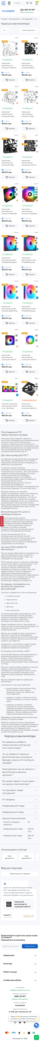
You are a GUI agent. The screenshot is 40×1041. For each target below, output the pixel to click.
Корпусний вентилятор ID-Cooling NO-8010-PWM (28, 65)
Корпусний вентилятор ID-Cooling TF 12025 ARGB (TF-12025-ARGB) (10, 211)
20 (4, 30)
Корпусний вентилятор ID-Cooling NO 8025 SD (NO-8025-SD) (29, 406)
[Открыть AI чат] (36, 1025)
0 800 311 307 (29, 10)
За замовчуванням (28, 30)
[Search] (31, 3)
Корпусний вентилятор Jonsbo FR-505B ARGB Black (9, 260)
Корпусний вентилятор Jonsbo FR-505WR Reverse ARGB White (29, 309)
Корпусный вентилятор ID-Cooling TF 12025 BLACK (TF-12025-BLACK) (8, 163)
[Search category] (27, 3)
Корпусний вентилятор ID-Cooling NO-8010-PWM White (8, 114)
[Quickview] (16, 44)
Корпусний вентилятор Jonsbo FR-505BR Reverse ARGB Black (29, 260)
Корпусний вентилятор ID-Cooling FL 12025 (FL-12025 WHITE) (9, 65)
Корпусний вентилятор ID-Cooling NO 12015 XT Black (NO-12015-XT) (29, 163)
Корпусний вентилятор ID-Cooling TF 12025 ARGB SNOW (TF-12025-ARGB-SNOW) (30, 211)
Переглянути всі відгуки (20, 874)
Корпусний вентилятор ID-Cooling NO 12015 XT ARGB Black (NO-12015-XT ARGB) (10, 357)
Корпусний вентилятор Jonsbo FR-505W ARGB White (10, 309)
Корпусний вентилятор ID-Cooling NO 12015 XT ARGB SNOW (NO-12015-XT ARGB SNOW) (30, 357)
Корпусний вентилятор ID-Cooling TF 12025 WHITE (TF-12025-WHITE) (28, 114)
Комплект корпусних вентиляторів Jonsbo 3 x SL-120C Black (9, 406)
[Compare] (16, 48)
